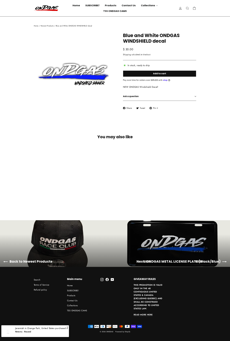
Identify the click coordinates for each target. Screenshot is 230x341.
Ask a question (131, 96)
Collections (148, 5)
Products (110, 5)
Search (37, 279)
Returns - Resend (23, 330)
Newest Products (47, 26)
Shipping (127, 54)
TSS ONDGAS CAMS (115, 11)
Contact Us (129, 5)
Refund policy (40, 289)
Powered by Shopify (122, 331)
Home (76, 5)
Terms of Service (41, 284)
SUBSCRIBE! (92, 5)
